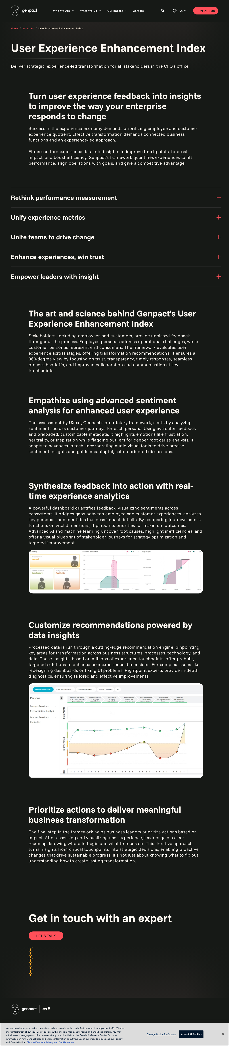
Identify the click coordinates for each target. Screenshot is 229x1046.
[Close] (223, 1034)
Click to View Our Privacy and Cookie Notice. (50, 1042)
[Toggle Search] (163, 11)
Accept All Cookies (191, 1034)
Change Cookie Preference (161, 1034)
